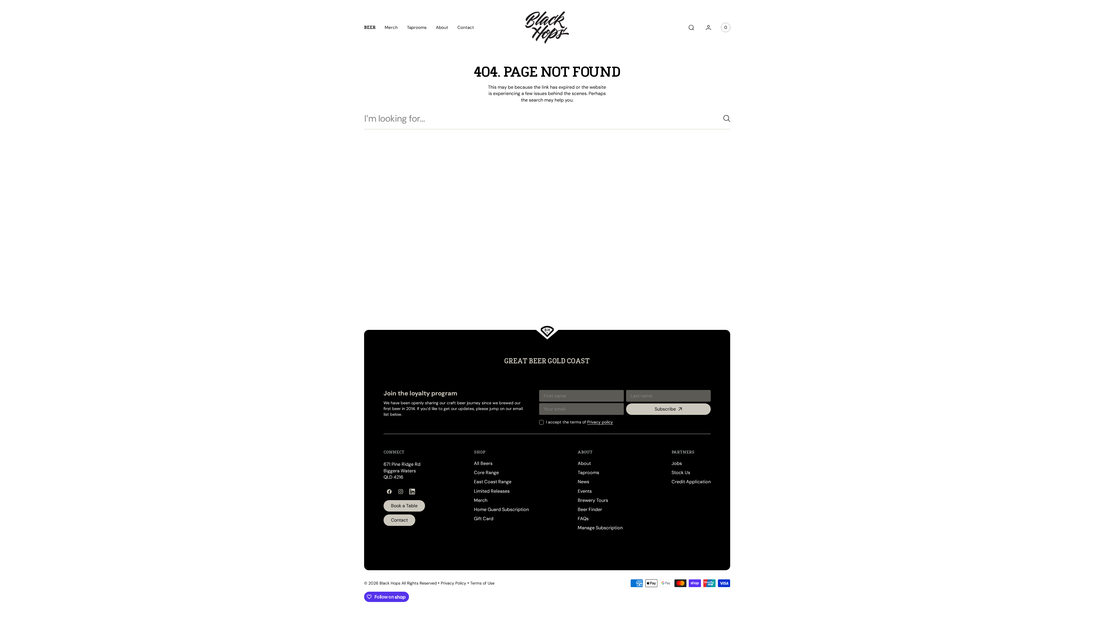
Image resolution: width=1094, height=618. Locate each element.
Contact (399, 520)
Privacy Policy (453, 583)
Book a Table (404, 506)
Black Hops (390, 583)
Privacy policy (600, 422)
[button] (691, 27)
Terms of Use (482, 583)
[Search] (724, 118)
